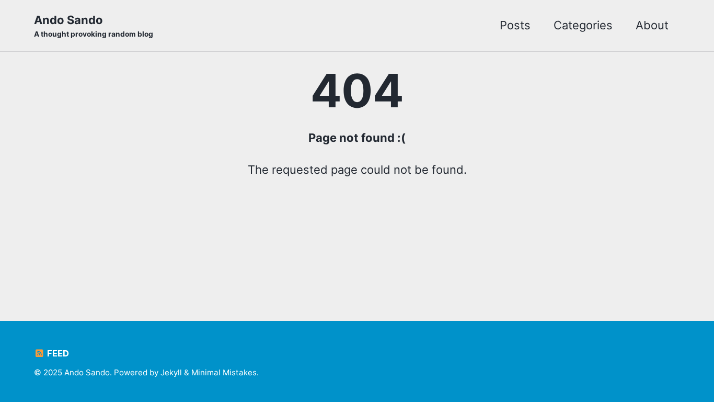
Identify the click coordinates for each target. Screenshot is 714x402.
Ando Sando (93, 25)
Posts (515, 25)
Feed (57, 353)
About (652, 25)
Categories (583, 25)
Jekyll (171, 372)
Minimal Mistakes (224, 372)
